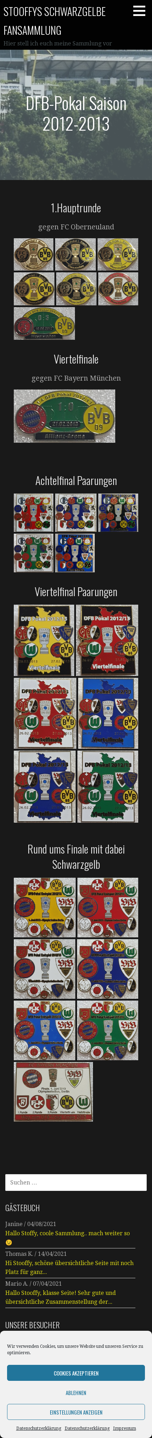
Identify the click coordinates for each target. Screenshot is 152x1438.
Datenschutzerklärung (38, 1428)
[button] (141, 10)
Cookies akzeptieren (76, 1373)
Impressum (124, 1428)
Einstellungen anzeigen (76, 1412)
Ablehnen (76, 1392)
